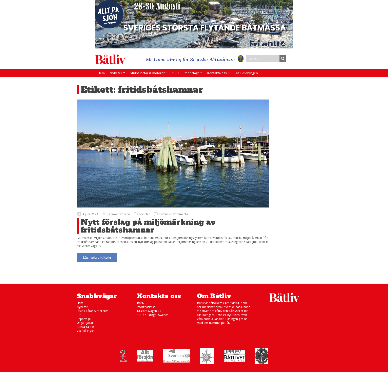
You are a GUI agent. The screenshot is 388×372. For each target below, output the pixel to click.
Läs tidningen (86, 330)
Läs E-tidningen (246, 73)
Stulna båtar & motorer (147, 73)
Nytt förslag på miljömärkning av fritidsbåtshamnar (148, 226)
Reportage (191, 73)
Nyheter (116, 73)
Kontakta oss (217, 73)
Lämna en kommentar (174, 214)
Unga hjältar (85, 323)
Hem (101, 73)
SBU (175, 73)
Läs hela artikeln (97, 258)
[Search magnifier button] (282, 58)
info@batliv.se (146, 307)
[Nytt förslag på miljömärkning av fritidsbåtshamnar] (173, 153)
